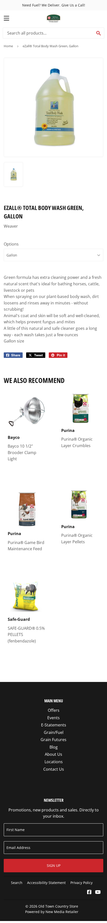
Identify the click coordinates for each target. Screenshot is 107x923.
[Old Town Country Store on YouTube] (98, 892)
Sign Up (53, 865)
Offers (53, 710)
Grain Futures (53, 739)
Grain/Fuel (53, 732)
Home (8, 46)
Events (53, 717)
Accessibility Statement (46, 882)
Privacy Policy (81, 882)
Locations (54, 761)
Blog (54, 747)
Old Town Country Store (58, 906)
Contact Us (53, 769)
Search (16, 882)
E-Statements (53, 725)
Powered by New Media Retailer (51, 911)
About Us (53, 754)
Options (11, 244)
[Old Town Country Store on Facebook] (89, 892)
